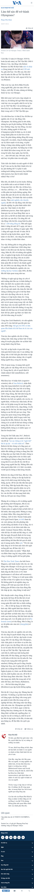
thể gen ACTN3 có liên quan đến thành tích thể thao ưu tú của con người (16, 328)
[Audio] (22, 891)
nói (21, 543)
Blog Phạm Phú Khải (7, 8)
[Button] (29, 28)
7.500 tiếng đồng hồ (12, 223)
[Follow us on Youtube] (10, 837)
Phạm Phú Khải (6, 20)
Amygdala (24, 624)
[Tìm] (29, 891)
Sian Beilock (18, 383)
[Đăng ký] (23, 837)
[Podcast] (19, 837)
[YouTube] (14, 891)
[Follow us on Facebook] (2, 837)
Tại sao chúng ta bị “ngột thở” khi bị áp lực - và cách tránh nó (16, 442)
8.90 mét (26, 69)
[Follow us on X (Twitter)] (6, 837)
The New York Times (11, 561)
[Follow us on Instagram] (15, 837)
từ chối (21, 519)
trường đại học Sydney (9, 271)
